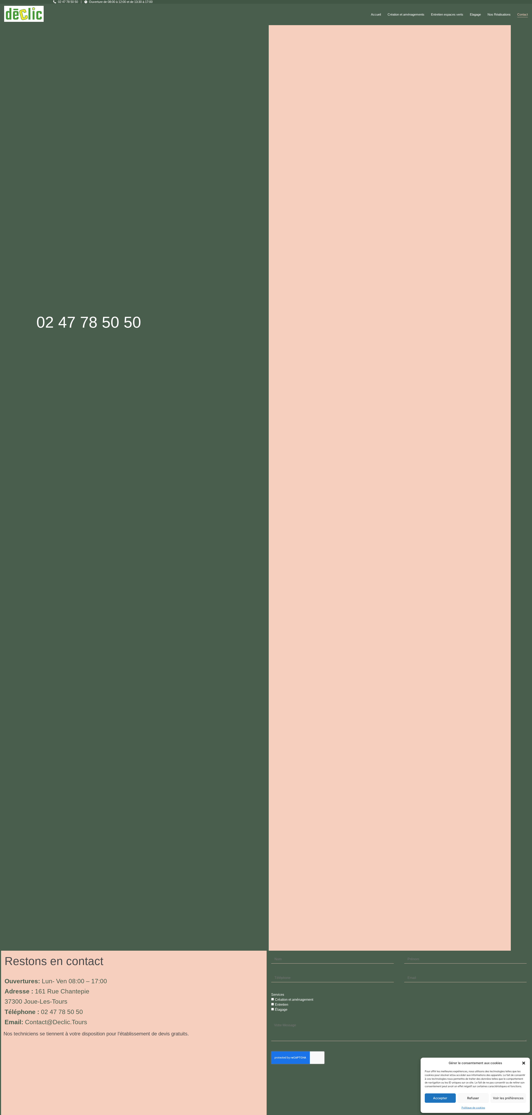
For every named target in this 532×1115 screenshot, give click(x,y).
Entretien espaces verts (447, 14)
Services (277, 994)
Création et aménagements (406, 14)
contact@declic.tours (56, 1022)
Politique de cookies (473, 1107)
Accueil (376, 14)
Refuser (473, 1098)
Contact (522, 14)
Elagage (475, 14)
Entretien (281, 1004)
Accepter (440, 1098)
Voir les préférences (508, 1098)
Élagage (281, 1009)
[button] (524, 1063)
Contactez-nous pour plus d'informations (139, 631)
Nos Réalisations (499, 14)
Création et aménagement (294, 999)
